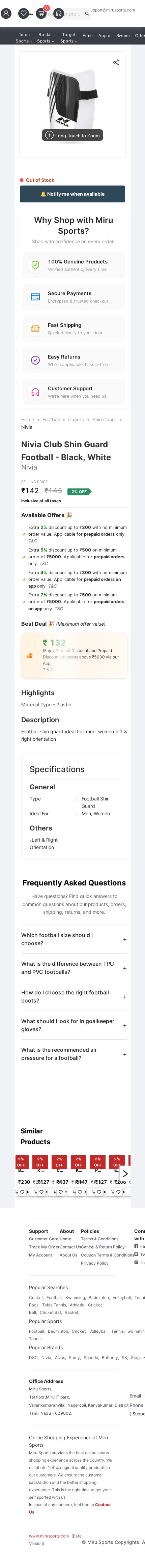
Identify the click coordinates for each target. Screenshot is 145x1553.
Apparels (107, 35)
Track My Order (44, 1246)
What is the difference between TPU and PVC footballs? (67, 967)
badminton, (99, 1297)
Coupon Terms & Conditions (107, 1255)
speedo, (91, 1357)
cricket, (36, 1297)
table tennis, (54, 1304)
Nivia (26, 427)
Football (51, 419)
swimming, (75, 1297)
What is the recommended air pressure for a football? (59, 1053)
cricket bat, (51, 1312)
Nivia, (46, 1357)
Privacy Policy (95, 1263)
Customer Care (43, 1238)
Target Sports (68, 38)
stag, (136, 1357)
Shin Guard (104, 419)
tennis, (118, 1331)
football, (55, 1297)
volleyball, (122, 1297)
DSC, (34, 1357)
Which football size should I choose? (57, 939)
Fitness (90, 35)
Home (27, 419)
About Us (68, 1255)
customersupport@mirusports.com (103, 10)
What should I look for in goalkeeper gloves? (67, 1025)
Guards (76, 419)
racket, (72, 1312)
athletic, (77, 1304)
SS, (125, 1357)
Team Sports (23, 38)
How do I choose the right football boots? (65, 996)
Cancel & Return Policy (103, 1246)
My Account (40, 1255)
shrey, (75, 1357)
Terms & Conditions (99, 1238)
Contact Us (70, 1246)
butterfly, (110, 1357)
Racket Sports (45, 38)
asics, (60, 1357)
